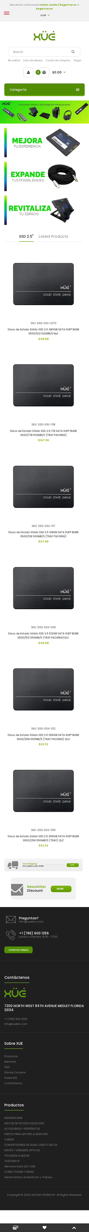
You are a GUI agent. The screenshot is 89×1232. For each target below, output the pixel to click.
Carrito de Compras (58, 60)
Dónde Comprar (15, 1072)
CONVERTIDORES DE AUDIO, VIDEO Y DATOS (30, 1145)
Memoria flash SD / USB (19, 1166)
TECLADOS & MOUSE (17, 1155)
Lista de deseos (33, 60)
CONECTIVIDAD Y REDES (19, 1172)
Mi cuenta (14, 60)
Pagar (77, 60)
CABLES (9, 1139)
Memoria (10, 1061)
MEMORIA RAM (13, 1118)
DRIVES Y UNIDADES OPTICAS (22, 1150)
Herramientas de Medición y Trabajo (28, 1177)
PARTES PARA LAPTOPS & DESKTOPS (26, 1134)
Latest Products (53, 236)
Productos (11, 1056)
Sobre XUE (10, 1078)
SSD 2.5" (26, 236)
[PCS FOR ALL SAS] (44, 39)
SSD (7, 1067)
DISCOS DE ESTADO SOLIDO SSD (24, 1123)
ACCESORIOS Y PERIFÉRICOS (22, 1129)
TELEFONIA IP (11, 1161)
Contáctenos (18, 950)
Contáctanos (13, 1083)
